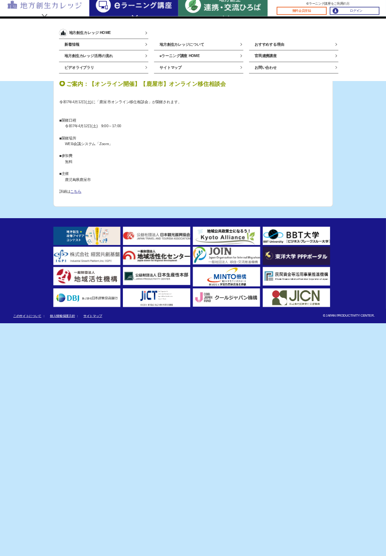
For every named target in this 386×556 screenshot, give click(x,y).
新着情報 (72, 44)
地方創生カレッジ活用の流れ (88, 56)
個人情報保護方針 (62, 316)
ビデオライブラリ (79, 67)
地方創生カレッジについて (182, 44)
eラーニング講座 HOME (180, 56)
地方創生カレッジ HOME (90, 33)
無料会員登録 (301, 10)
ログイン (356, 10)
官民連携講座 (266, 56)
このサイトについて (27, 316)
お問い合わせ (266, 67)
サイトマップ (171, 67)
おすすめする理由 (269, 44)
